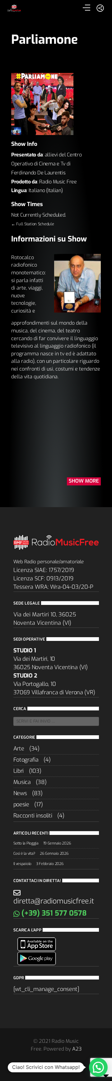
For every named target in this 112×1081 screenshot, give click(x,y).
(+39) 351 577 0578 (53, 913)
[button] (98, 1067)
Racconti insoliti (32, 815)
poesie (21, 804)
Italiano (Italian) (46, 190)
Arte (18, 748)
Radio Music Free (58, 181)
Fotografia (26, 759)
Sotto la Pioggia (26, 843)
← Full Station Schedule (32, 224)
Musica (22, 782)
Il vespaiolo (22, 863)
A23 (77, 1049)
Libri (18, 771)
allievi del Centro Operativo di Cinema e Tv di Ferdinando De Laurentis (46, 163)
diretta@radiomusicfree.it (53, 901)
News (20, 793)
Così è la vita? (24, 853)
